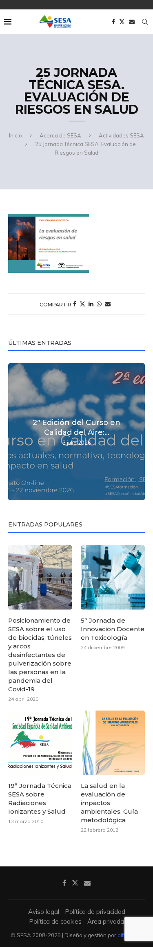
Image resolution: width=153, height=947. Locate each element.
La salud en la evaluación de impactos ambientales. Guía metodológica (109, 803)
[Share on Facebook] (74, 304)
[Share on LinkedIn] (91, 304)
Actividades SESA (121, 135)
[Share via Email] (108, 304)
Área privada (105, 921)
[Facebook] (113, 22)
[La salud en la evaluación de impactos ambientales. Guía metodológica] (113, 743)
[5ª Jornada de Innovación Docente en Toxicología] (113, 577)
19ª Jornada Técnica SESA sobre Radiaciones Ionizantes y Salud (39, 798)
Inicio (15, 135)
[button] (15, 432)
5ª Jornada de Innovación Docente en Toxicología (112, 628)
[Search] (145, 22)
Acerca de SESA (60, 135)
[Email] (132, 22)
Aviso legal (43, 912)
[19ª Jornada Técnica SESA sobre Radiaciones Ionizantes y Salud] (40, 743)
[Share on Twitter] (82, 304)
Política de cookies (55, 921)
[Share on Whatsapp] (99, 304)
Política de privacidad (95, 912)
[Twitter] (122, 22)
